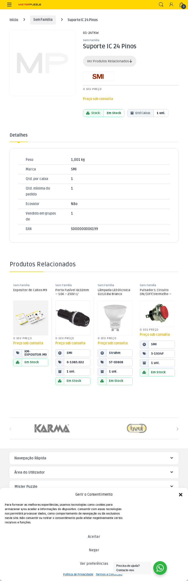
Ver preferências (94, 563)
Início (14, 20)
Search (161, 4)
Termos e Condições (109, 574)
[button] (180, 494)
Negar (94, 550)
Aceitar (94, 536)
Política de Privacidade (78, 574)
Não (74, 204)
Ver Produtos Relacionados (108, 61)
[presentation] (177, 429)
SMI (74, 169)
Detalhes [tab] (19, 135)
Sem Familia (42, 20)
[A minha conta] (171, 5)
